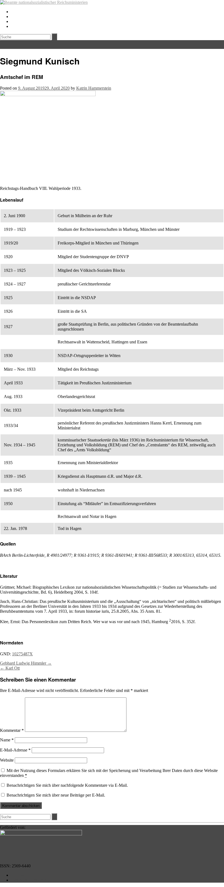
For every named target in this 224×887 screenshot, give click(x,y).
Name (7, 740)
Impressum (20, 875)
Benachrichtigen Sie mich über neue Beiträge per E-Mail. (56, 795)
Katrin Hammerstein (93, 88)
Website (7, 760)
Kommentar (12, 730)
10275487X (22, 654)
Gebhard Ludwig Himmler (26, 663)
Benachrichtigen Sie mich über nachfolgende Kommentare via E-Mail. (67, 785)
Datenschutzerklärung (30, 880)
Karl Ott (10, 668)
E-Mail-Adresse (15, 750)
